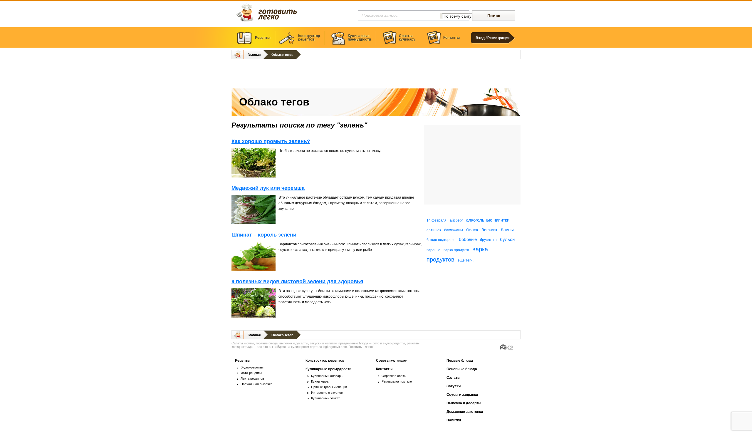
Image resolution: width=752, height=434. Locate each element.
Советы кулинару (391, 360)
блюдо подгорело (441, 240)
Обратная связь (394, 376)
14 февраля (436, 220)
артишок (434, 230)
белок (472, 229)
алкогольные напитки (487, 219)
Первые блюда (459, 360)
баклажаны (453, 230)
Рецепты (262, 38)
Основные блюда (461, 369)
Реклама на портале (397, 381)
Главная (254, 54)
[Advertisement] (376, 74)
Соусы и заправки (462, 395)
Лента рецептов (252, 378)
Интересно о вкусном (327, 392)
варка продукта (456, 250)
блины (507, 229)
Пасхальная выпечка (256, 384)
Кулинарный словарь (327, 376)
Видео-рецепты (252, 367)
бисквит (489, 229)
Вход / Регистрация (492, 38)
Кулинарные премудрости (328, 369)
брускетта (488, 240)
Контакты (451, 38)
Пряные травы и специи (329, 387)
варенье (433, 250)
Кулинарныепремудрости (359, 37)
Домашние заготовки (464, 412)
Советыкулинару (407, 37)
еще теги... (466, 260)
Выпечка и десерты (463, 403)
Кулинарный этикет (325, 398)
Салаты (453, 378)
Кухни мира (319, 381)
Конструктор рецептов (325, 360)
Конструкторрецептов (309, 37)
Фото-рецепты (251, 373)
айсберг (456, 220)
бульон (507, 239)
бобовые (468, 239)
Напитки (453, 420)
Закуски (453, 386)
